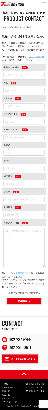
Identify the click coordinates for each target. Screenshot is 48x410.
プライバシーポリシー (12, 402)
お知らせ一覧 (8, 387)
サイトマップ (8, 398)
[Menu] (44, 4)
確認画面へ (24, 301)
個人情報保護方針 (20, 273)
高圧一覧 (6, 395)
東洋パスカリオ (34, 387)
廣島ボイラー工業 (35, 391)
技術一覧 (6, 391)
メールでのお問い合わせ (20, 358)
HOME (5, 384)
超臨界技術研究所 (35, 384)
